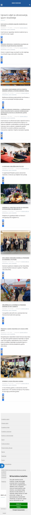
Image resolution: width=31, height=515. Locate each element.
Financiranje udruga (6, 448)
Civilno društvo (5, 444)
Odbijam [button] (19, 507)
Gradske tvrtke (5, 427)
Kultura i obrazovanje (7, 435)
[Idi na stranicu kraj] (16, 405)
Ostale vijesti (4, 423)
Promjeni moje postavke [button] (19, 510)
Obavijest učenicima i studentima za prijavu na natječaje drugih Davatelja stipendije (14, 44)
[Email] (15, 39)
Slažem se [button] (18, 504)
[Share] (15, 42)
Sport (2, 440)
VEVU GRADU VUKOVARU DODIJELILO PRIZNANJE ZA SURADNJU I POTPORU (15, 258)
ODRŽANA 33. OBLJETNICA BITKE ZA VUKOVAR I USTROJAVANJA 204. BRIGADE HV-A (15, 208)
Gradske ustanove (6, 431)
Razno (3, 452)
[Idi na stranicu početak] (14, 405)
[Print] (15, 40)
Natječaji (3, 456)
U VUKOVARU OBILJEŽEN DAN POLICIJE (13, 166)
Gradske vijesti (5, 419)
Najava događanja (6, 464)
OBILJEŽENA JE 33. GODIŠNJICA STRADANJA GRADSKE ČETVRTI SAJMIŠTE (14, 305)
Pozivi (3, 460)
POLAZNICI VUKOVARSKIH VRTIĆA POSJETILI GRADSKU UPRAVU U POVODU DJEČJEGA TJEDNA (15, 90)
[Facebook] (15, 37)
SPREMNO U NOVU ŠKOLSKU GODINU (12, 381)
